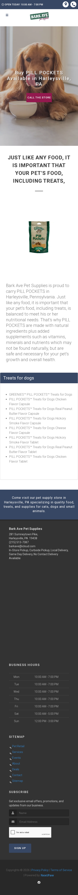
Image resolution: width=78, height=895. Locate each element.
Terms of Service (61, 870)
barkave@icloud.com (22, 546)
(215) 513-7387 (19, 542)
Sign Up (20, 848)
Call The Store (39, 97)
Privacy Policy (40, 870)
